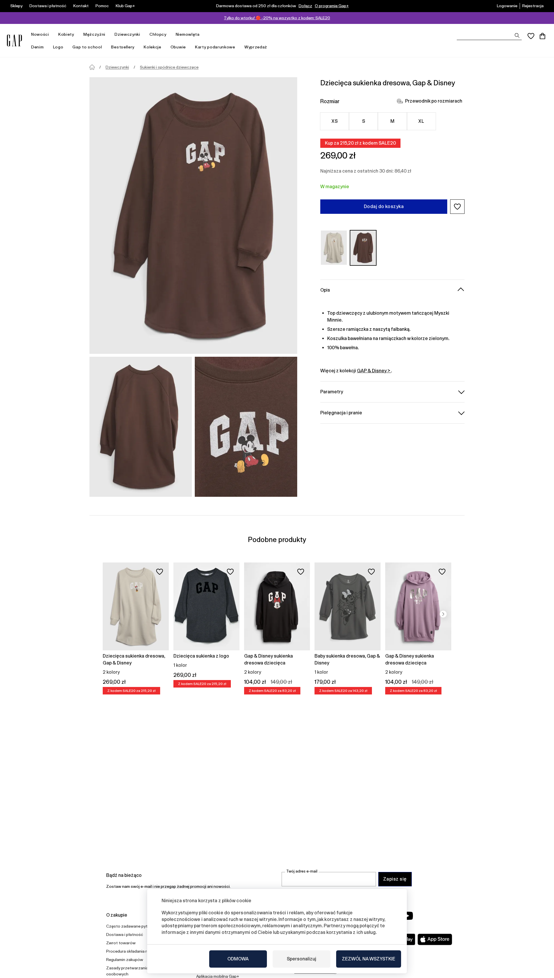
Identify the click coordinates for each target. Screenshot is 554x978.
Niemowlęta (188, 34)
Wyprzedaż (255, 47)
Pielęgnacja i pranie (341, 412)
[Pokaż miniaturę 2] (246, 427)
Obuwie (178, 47)
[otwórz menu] (52, 34)
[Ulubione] (530, 36)
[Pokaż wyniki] (517, 35)
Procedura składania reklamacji (135, 951)
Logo (58, 47)
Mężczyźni (94, 34)
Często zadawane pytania (130, 926)
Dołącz (305, 5)
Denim (37, 47)
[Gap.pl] (14, 40)
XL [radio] (421, 121)
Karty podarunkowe (215, 47)
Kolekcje (152, 47)
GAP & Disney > (374, 370)
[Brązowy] (363, 247)
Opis (325, 289)
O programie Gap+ (332, 5)
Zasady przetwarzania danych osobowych (134, 971)
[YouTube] (407, 916)
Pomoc (102, 5)
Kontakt (81, 5)
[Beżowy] (333, 247)
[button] (457, 206)
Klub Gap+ (125, 5)
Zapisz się (395, 879)
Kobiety (66, 34)
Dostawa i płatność (47, 5)
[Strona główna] (92, 67)
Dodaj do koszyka (384, 206)
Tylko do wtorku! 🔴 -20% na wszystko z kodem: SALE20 (277, 18)
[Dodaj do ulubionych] (159, 571)
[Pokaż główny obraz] (193, 215)
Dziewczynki (127, 34)
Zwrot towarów (121, 943)
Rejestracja (533, 5)
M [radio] (392, 121)
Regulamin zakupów (124, 959)
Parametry (331, 391)
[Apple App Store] (435, 939)
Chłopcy (157, 34)
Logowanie (507, 5)
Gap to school (87, 47)
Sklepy (16, 5)
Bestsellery (122, 47)
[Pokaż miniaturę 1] (140, 427)
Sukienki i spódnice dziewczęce (169, 67)
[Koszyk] (542, 36)
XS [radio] (335, 121)
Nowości (40, 34)
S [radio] (363, 121)
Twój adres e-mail (301, 871)
